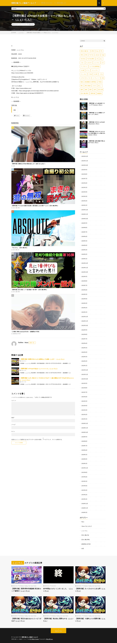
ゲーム (88, 70)
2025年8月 (84, 174)
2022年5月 (84, 347)
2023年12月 (84, 263)
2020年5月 (84, 454)
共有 (103, 78)
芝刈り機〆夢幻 (16, 207)
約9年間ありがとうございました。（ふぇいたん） (58, 590)
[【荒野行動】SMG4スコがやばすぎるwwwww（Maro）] (83, 125)
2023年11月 (84, 267)
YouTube (83, 58)
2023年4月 (84, 298)
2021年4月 (84, 405)
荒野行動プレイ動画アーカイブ (30, 637)
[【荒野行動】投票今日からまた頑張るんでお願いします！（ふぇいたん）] (15, 362)
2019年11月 (84, 468)
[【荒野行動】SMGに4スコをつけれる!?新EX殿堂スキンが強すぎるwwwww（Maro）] (83, 134)
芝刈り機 (100, 89)
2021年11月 (84, 374)
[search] (104, 8)
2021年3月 (84, 410)
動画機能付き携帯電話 (90, 82)
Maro (82, 521)
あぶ (101, 58)
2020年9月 (84, 436)
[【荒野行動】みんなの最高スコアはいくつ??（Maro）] (83, 116)
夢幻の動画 (88, 85)
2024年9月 (84, 223)
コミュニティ (95, 70)
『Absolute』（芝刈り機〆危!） (19, 247)
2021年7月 (84, 392)
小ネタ (94, 85)
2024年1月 (84, 258)
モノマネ (88, 78)
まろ (103, 62)
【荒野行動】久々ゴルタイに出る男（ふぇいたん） (90, 590)
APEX (92, 51)
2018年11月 (84, 508)
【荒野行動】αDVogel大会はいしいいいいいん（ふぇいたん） (39, 368)
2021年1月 (84, 419)
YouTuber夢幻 (90, 58)
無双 (82, 89)
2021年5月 (84, 401)
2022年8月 (84, 334)
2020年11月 (84, 428)
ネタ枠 (95, 74)
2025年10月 (84, 165)
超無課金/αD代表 (17, 333)
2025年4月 (84, 192)
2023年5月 (84, 294)
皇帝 (95, 89)
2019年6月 (84, 477)
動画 (82, 82)
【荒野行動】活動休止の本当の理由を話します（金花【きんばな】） (28, 163)
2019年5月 (84, 481)
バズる (101, 74)
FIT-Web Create (34, 639)
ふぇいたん (23, 24)
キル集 (82, 70)
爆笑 (90, 89)
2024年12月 (84, 209)
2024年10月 (84, 218)
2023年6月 (84, 290)
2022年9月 (84, 330)
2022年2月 (84, 361)
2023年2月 (84, 307)
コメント (13, 400)
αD (97, 58)
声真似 (100, 82)
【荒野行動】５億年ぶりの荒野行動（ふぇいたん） (90, 620)
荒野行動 (31, 24)
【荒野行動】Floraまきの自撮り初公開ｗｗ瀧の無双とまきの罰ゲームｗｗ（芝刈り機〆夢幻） (35, 205)
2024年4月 (84, 245)
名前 (13, 417)
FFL (101, 51)
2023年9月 (84, 276)
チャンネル (83, 74)
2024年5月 (84, 241)
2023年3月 (84, 303)
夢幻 (82, 85)
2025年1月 (84, 205)
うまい (82, 62)
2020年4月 (84, 459)
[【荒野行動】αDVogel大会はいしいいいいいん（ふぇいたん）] (15, 371)
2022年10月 (84, 325)
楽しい (100, 85)
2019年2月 (84, 494)
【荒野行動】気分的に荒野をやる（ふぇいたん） (58, 620)
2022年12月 (84, 316)
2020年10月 (84, 432)
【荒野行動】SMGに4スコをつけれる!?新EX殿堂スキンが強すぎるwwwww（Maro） (96, 133)
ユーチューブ (96, 78)
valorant (97, 55)
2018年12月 (84, 503)
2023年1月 (84, 312)
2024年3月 (84, 249)
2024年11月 (84, 214)
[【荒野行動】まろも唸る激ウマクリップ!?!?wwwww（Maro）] (83, 106)
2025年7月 (84, 178)
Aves (97, 51)
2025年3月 (84, 196)
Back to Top (58, 631)
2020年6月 (84, 450)
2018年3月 (84, 512)
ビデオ (82, 78)
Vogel (103, 55)
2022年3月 (84, 356)
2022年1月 (84, 365)
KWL (82, 55)
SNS (86, 55)
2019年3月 (84, 490)
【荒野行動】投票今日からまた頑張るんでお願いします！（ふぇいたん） (42, 359)
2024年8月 (84, 227)
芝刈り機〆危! (16, 249)
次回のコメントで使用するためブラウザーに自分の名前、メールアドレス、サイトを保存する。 (37, 439)
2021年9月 (84, 383)
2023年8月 (84, 281)
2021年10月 (84, 379)
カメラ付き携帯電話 (95, 66)
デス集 (90, 74)
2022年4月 (84, 352)
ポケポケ (54, 585)
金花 (14, 165)
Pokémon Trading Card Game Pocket (28, 585)
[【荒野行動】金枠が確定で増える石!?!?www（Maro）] (83, 144)
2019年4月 (84, 485)
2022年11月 (84, 321)
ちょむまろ (89, 62)
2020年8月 (84, 441)
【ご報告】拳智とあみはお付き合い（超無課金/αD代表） (25, 331)
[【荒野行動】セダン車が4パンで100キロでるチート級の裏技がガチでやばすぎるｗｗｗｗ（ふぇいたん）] (15, 381)
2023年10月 (84, 272)
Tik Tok (91, 55)
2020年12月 (84, 423)
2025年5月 (84, 187)
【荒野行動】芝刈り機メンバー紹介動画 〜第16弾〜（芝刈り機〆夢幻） (29, 289)
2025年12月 (84, 156)
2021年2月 (84, 414)
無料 (86, 89)
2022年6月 (84, 343)
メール (13, 424)
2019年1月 (84, 499)
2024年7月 (84, 232)
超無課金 (99, 93)
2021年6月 (84, 396)
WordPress (49, 639)
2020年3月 (84, 463)
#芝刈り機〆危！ (85, 51)
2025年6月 (84, 183)
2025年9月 (84, 169)
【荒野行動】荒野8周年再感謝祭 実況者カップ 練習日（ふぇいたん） (26, 590)
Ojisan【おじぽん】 (86, 526)
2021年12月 (84, 370)
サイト (13, 431)
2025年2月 (84, 201)
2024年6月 (84, 236)
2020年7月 (84, 445)
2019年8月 (84, 472)
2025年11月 (84, 160)
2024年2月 (84, 254)
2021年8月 (84, 387)
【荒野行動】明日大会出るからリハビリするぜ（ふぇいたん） (26, 620)
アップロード (84, 66)
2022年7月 (84, 339)
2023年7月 (84, 285)
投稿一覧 (31, 342)
